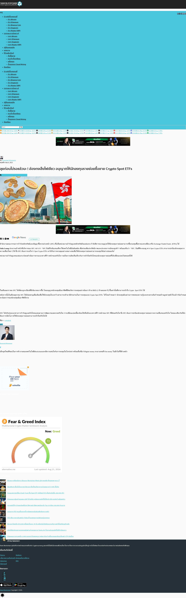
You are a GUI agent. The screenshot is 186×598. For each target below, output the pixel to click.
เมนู (1, 12)
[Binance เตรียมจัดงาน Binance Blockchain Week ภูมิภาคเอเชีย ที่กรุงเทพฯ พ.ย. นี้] (3, 482)
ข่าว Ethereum (13, 22)
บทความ (7, 50)
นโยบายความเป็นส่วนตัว (7, 558)
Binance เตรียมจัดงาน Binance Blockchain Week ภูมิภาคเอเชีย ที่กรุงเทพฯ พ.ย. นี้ (33, 480)
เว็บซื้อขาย (11, 56)
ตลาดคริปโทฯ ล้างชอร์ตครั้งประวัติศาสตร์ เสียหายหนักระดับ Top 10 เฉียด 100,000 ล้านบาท (36, 505)
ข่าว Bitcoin (12, 19)
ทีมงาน (2, 555)
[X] (3, 239)
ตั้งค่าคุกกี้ (3, 564)
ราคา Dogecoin (13, 42)
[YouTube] (8, 239)
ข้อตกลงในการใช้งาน (22, 558)
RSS (17, 561)
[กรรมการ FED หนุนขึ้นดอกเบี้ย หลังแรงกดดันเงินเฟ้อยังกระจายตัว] (3, 513)
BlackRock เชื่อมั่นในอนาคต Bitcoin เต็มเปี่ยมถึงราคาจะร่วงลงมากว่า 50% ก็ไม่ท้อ (33, 487)
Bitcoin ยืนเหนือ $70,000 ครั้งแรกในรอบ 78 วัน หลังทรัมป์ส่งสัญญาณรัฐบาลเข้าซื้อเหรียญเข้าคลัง (38, 524)
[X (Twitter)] (4, 576)
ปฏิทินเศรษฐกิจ (9, 47)
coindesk (8, 320)
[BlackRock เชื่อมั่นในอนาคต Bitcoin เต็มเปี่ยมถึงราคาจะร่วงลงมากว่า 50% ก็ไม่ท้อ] (3, 489)
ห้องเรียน (7, 67)
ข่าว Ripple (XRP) (14, 30)
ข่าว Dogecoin (13, 28)
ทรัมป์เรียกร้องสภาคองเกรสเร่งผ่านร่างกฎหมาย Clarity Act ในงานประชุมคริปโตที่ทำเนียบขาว (36, 530)
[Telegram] (6, 239)
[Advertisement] (93, 273)
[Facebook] (1, 239)
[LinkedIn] (4, 575)
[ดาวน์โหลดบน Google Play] (20, 585)
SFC (1, 324)
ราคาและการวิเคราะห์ (11, 33)
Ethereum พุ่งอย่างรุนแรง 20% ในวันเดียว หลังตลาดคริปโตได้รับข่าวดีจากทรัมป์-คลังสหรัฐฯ (36, 499)
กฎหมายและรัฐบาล (8, 175)
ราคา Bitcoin (12, 36)
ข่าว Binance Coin (14, 25)
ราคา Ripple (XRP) (14, 44)
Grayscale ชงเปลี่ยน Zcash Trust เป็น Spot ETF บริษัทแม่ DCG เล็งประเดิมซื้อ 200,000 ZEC (35, 493)
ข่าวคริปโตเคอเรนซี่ (10, 16)
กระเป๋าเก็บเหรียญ (14, 58)
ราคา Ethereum (13, 39)
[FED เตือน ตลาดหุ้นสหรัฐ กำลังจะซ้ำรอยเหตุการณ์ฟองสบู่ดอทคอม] (3, 520)
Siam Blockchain (5, 590)
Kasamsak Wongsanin (9, 160)
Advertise (3, 561)
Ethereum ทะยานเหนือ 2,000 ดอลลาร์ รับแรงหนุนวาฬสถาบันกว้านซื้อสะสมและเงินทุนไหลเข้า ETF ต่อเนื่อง (40, 536)
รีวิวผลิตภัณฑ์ (9, 53)
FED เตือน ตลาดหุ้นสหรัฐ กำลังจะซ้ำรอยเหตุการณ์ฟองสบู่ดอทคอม (28, 518)
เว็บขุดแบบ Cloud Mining (17, 64)
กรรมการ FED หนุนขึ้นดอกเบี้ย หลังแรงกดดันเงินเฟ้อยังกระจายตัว (28, 511)
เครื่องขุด (11, 61)
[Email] (4, 580)
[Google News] (19, 239)
